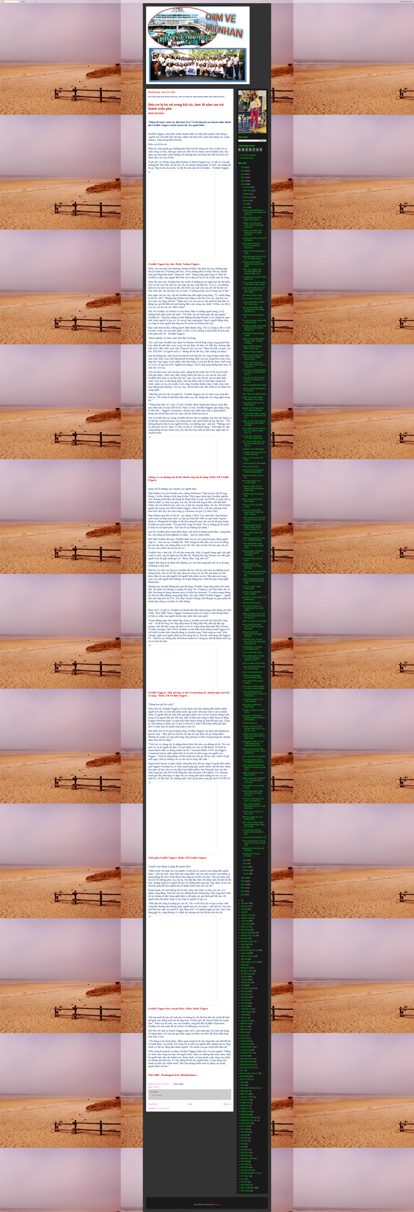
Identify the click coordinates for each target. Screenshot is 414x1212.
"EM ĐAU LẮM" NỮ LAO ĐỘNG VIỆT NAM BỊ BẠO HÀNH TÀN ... (253, 488)
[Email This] (174, 1084)
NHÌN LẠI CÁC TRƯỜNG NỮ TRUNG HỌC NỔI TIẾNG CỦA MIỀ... (254, 423)
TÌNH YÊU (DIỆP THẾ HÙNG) (254, 621)
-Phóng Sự (156, 1087)
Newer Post (152, 1104)
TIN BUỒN (244, 1167)
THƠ (242, 1147)
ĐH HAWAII (244, 1076)
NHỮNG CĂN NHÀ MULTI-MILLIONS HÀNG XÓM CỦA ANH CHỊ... (254, 212)
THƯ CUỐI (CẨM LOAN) (252, 652)
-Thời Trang (244, 994)
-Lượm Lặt (244, 953)
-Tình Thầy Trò (246, 1009)
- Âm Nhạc (244, 903)
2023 (243, 177)
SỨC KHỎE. (245, 1123)
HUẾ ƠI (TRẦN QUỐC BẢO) (254, 663)
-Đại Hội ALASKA (247, 941)
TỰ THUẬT (244, 1176)
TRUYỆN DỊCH (246, 1170)
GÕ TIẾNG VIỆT (246, 158)
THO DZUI (244, 1155)
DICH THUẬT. (245, 1079)
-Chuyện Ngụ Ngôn (247, 933)
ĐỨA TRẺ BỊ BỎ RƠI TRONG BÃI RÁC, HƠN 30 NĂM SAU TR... (254, 431)
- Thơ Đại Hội (245, 924)
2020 (243, 878)
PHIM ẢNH (244, 1114)
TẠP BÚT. (244, 1138)
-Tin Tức (243, 1006)
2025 (243, 171)
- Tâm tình (244, 921)
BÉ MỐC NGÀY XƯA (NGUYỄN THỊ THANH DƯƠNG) (252, 566)
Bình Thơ (244, 1026)
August (246, 201)
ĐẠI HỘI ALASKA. (247, 1065)
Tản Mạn (243, 1135)
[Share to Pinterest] (182, 1084)
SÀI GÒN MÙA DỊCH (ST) (252, 672)
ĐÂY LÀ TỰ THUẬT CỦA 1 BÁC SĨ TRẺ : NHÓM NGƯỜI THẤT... (253, 357)
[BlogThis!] (176, 1084)
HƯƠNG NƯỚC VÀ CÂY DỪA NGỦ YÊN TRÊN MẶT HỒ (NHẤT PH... (254, 642)
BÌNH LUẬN (245, 1024)
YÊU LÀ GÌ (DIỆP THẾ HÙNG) (254, 385)
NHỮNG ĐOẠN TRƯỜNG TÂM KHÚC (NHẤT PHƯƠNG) (253, 553)
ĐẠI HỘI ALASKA (247, 1062)
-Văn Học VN (245, 1021)
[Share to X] (178, 1084)
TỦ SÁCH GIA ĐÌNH (248, 155)
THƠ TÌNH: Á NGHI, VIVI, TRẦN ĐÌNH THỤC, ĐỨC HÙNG (253, 608)
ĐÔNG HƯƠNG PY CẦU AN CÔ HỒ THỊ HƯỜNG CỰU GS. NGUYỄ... (254, 616)
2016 (243, 891)
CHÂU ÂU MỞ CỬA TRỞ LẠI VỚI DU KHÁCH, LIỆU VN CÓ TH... (254, 520)
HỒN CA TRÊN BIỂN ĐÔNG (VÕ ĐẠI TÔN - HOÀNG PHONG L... (254, 341)
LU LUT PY (244, 1100)
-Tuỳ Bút (243, 1015)
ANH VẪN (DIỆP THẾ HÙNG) (254, 757)
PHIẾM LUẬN (245, 1112)
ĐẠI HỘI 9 (244, 1056)
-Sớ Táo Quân (245, 974)
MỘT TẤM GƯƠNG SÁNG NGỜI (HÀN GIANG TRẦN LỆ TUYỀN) (254, 825)
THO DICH (244, 1150)
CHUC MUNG (245, 1044)
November (247, 190)
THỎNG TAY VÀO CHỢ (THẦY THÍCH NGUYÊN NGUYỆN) (253, 225)
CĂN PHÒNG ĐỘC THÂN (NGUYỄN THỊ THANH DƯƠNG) (253, 793)
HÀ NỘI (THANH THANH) (253, 352)
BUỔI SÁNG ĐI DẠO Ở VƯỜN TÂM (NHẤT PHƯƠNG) (251, 246)
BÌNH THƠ (244, 1029)
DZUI (242, 1082)
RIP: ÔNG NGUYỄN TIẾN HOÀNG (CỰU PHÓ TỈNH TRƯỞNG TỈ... (253, 310)
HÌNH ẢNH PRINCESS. (249, 1088)
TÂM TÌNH (244, 1132)
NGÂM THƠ (245, 1103)
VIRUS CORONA (247, 1188)
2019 (243, 881)
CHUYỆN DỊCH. (246, 1047)
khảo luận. (244, 1091)
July (244, 204)
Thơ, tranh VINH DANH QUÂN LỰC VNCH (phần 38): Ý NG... (254, 574)
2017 (243, 888)
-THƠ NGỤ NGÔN (247, 988)
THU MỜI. (244, 1164)
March (245, 867)
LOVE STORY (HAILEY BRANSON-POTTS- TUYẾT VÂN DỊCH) (254, 806)
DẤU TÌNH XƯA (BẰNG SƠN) (254, 394)
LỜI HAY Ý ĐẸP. (246, 1097)
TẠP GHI (243, 1141)
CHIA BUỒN (245, 1041)
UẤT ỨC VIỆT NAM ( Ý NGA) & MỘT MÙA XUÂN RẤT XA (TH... (254, 416)
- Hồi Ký (243, 909)
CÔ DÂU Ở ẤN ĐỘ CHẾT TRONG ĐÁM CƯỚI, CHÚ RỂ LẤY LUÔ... (254, 729)
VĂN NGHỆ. (245, 1185)
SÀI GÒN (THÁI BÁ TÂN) (252, 295)
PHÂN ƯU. (244, 1109)
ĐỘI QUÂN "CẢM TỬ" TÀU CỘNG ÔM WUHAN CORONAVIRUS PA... (253, 744)
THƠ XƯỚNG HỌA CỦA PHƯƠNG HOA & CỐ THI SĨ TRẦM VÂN (254, 694)
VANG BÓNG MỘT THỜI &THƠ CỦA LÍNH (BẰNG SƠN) (253, 546)
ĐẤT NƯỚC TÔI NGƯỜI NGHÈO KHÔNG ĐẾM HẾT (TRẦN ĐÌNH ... (254, 718)
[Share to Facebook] (180, 1084)
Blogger (217, 1204)
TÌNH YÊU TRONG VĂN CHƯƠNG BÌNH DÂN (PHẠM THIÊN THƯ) (252, 272)
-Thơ (242, 985)
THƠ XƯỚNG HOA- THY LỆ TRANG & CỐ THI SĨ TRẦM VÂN (254, 843)
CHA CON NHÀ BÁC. (251, 467)
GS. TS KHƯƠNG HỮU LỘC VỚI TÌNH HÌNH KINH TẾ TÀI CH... (254, 444)
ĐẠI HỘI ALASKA (247, 1059)
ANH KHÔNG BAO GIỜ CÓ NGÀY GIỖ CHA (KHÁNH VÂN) (253, 581)
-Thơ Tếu (244, 991)
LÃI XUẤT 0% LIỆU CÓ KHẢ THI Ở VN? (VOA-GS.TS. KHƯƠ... (254, 380)
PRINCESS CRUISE (248, 1117)
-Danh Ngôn (245, 944)
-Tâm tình (244, 977)
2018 (243, 884)
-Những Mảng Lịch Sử (249, 962)
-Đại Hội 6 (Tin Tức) (248, 935)
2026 (243, 167)
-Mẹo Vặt (243, 959)
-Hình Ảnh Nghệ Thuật (249, 950)
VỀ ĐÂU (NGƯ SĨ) (250, 723)
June (245, 207)
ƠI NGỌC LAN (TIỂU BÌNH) (253, 449)
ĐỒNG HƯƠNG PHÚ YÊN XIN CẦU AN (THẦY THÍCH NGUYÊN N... (254, 751)
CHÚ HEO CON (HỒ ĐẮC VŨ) (254, 837)
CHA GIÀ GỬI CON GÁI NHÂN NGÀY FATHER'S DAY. (253, 832)
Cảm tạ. (243, 1035)
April (245, 863)
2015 (243, 895)
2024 (243, 174)
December (247, 187)
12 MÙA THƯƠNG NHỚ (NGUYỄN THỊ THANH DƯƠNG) (252, 233)
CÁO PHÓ (244, 1038)
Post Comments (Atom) (163, 1108)
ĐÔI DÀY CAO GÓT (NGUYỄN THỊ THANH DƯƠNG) (252, 634)
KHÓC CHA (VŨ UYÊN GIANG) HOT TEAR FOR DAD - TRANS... (253, 512)
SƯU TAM (244, 1126)
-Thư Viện (244, 1000)
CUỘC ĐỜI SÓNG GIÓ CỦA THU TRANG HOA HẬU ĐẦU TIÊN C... (253, 290)
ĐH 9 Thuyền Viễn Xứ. (249, 1073)
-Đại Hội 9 (244, 938)
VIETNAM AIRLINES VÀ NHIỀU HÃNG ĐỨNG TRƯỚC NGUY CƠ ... (252, 527)
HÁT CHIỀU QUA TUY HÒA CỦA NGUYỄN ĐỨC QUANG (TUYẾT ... (253, 658)
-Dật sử (243, 947)
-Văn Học (244, 1018)
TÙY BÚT (244, 1182)
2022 (243, 181)
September (247, 197)
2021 (243, 184)
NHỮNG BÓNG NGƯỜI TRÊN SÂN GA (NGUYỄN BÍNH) (253, 264)
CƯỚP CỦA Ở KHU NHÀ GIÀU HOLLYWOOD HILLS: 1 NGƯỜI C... (254, 365)
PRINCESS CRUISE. (248, 1120)
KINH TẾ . (244, 1094)
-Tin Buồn (244, 1003)
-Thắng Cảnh (245, 982)
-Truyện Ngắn (245, 1012)
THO (242, 1144)
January (246, 874)
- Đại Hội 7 (244, 906)
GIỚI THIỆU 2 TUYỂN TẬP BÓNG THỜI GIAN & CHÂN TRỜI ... (254, 767)
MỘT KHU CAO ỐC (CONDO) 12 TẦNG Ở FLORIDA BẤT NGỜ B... (254, 372)
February (246, 870)
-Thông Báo (244, 997)
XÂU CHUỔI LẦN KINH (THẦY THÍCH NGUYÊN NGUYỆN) (253, 627)
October (246, 194)
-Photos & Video (246, 971)
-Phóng (243, 965)
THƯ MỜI (244, 1161)
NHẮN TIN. (244, 1106)
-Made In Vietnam (247, 956)
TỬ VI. (242, 1179)
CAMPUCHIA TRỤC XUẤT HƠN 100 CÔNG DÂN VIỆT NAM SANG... (254, 736)
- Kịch (242, 912)
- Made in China (246, 915)
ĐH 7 (242, 1070)
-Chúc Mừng (245, 930)
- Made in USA (246, 918)
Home (190, 1104)
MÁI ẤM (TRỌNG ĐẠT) (251, 603)
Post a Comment (157, 1095)
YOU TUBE (244, 1191)
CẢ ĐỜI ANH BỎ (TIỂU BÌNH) (254, 463)
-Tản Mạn (244, 979)
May (245, 860)
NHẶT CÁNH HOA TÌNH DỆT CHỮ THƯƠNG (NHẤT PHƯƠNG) (254, 780)
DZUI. (242, 1085)
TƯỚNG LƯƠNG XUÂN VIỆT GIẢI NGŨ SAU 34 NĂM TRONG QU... (254, 328)
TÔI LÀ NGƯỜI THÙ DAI (252, 299)
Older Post (227, 1104)
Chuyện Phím (245, 1050)
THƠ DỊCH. (244, 1153)
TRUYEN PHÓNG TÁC (249, 1173)
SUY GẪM (244, 1129)
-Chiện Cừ (244, 927)
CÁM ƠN (244, 1032)
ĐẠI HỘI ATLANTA (247, 1068)
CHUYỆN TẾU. (246, 1053)
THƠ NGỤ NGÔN (247, 1158)
